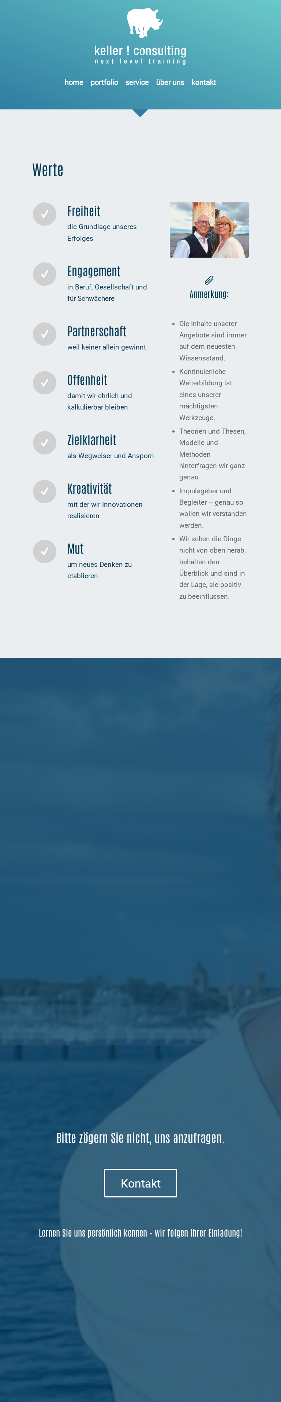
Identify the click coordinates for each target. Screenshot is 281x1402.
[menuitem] (74, 82)
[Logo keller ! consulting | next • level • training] (141, 36)
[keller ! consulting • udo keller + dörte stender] (209, 230)
